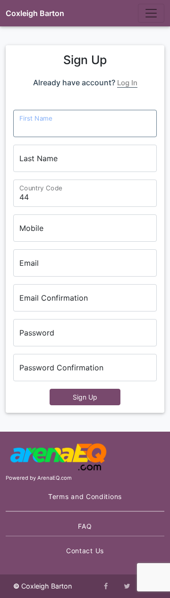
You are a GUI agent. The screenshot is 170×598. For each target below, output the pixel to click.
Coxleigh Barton (35, 13)
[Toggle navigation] (151, 13)
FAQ (85, 526)
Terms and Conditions (85, 496)
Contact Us (85, 551)
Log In (127, 82)
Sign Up (85, 397)
